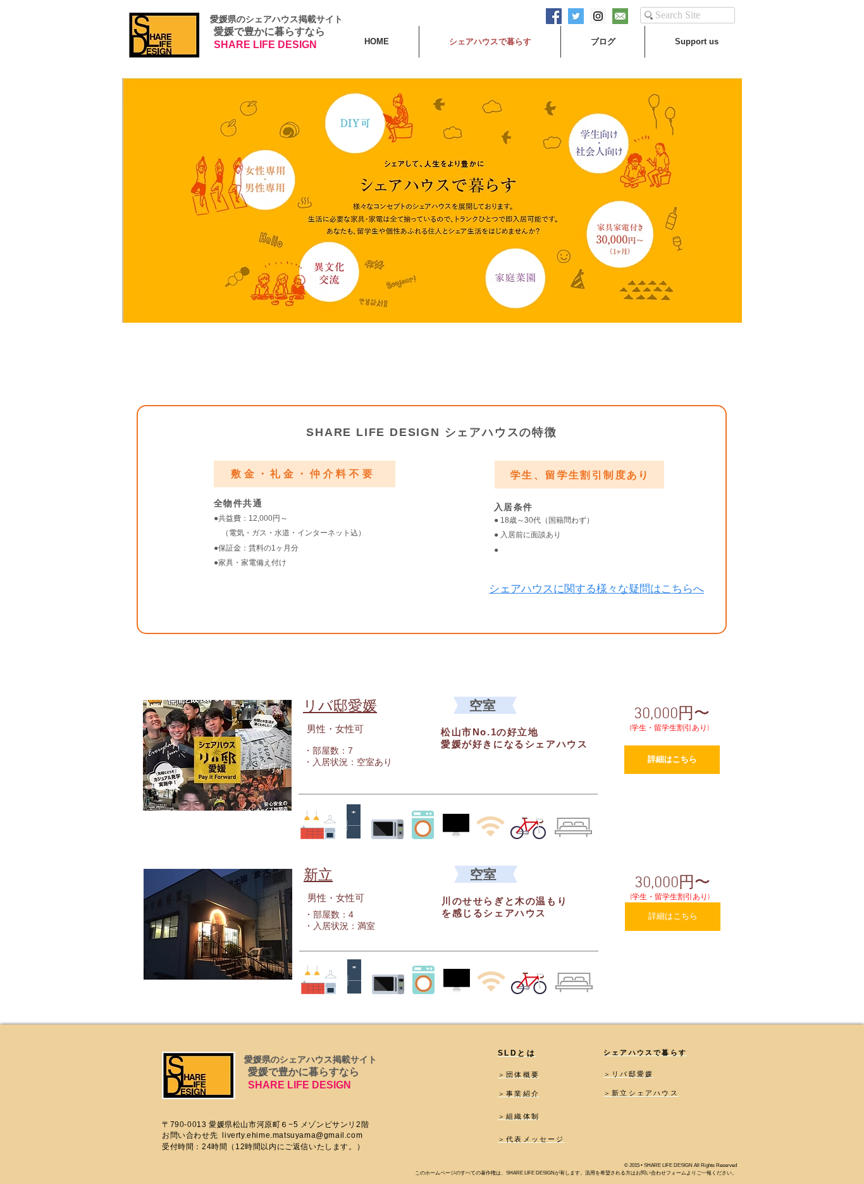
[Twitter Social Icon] (576, 16)
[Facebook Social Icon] (554, 16)
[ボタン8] (620, 16)
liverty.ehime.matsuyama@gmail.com (292, 1135)
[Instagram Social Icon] (598, 16)
